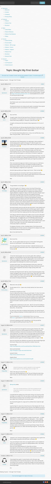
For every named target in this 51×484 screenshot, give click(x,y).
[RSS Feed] (47, 482)
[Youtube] (45, 482)
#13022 (42, 434)
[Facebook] (43, 482)
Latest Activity (8, 40)
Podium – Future (9, 47)
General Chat (8, 56)
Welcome (7, 10)
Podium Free (8, 23)
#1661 (42, 84)
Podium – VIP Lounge (10, 45)
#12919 (42, 252)
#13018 (42, 362)
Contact (7, 12)
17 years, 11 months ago (34, 75)
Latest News (8, 29)
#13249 (42, 455)
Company (7, 14)
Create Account (9, 65)
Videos (6, 36)
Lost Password (8, 62)
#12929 (42, 281)
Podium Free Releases (10, 34)
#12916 (42, 235)
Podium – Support (9, 49)
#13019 (42, 381)
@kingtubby (13, 384)
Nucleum (7, 25)
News (3, 28)
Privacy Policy (8, 16)
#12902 (42, 111)
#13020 (42, 414)
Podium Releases (9, 31)
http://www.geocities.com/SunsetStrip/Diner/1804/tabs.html (25, 346)
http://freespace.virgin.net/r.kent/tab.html (20, 350)
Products (4, 19)
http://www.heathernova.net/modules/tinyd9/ (21, 359)
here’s (20, 316)
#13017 (42, 325)
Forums (4, 39)
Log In (6, 60)
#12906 (42, 138)
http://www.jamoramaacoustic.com (21, 93)
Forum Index (8, 42)
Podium (7, 20)
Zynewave (4, 8)
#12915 (42, 182)
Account (4, 59)
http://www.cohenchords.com (17, 354)
